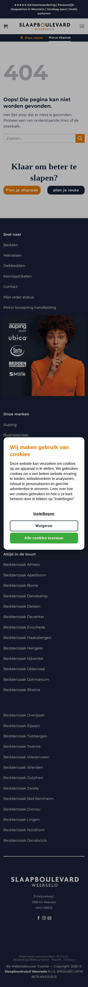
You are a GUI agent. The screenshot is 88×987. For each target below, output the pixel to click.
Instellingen (44, 513)
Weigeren (44, 526)
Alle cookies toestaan (43, 538)
